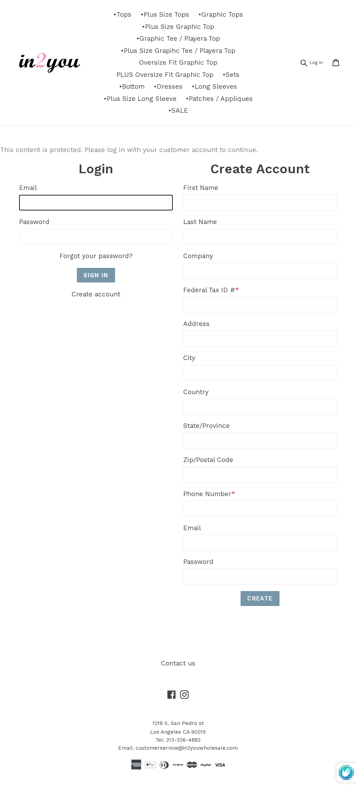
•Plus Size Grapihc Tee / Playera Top (178, 51)
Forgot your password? (95, 256)
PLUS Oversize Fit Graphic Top (164, 75)
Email (28, 188)
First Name (200, 188)
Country (196, 392)
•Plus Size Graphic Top (178, 27)
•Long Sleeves (214, 86)
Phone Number (209, 494)
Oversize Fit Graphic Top (178, 62)
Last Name (200, 222)
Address (196, 324)
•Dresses (168, 86)
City (189, 358)
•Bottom (132, 86)
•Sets (231, 75)
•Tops (122, 14)
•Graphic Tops (220, 14)
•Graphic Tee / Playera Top (178, 38)
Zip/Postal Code (208, 460)
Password (34, 222)
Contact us (178, 663)
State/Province (206, 426)
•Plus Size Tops (164, 14)
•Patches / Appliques (219, 99)
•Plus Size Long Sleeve (140, 99)
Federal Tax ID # (211, 290)
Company (198, 256)
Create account (96, 294)
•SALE (178, 110)
